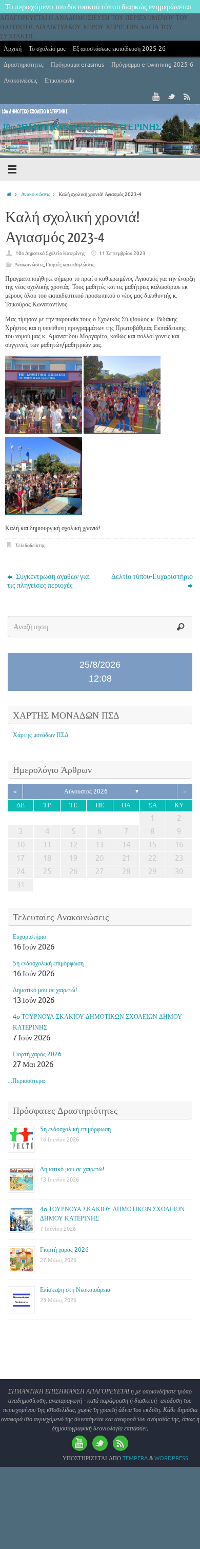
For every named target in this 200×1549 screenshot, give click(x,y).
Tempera (135, 1458)
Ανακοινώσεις (20, 80)
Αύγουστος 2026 (86, 791)
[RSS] (187, 96)
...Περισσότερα (26, 1081)
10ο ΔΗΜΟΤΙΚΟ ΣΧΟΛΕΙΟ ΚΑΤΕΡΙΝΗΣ (82, 127)
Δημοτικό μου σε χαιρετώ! (45, 990)
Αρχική (13, 49)
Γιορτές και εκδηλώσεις (70, 264)
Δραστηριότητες (24, 65)
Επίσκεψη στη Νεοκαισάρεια (75, 1290)
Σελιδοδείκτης (30, 545)
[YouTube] (156, 96)
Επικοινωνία (59, 80)
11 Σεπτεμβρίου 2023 (122, 253)
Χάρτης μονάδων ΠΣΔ (41, 735)
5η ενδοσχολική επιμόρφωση (48, 963)
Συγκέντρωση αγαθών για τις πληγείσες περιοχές (48, 581)
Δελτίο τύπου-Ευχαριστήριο (152, 576)
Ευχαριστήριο (29, 937)
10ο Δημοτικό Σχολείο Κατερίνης (50, 253)
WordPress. (172, 1458)
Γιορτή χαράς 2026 (37, 1054)
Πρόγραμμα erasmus (77, 65)
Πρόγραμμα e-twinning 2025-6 (152, 65)
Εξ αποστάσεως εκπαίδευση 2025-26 (119, 49)
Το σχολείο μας (47, 49)
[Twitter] (171, 96)
